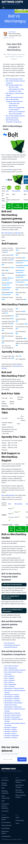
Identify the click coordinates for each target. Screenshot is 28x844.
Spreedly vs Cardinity (10, 737)
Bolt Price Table (13, 87)
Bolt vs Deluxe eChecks (11, 666)
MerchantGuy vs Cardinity (12, 713)
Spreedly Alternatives (10, 647)
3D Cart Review (6, 822)
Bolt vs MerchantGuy (10, 668)
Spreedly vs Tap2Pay (10, 729)
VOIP (2, 801)
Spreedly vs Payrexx (10, 733)
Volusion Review (6, 825)
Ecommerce (5, 780)
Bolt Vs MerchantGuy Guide (14, 79)
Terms (17, 823)
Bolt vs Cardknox (9, 680)
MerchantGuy (9, 233)
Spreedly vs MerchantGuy (12, 717)
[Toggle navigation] (3, 7)
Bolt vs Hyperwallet (10, 684)
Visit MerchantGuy (18, 206)
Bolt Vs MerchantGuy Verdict (14, 97)
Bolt (10, 169)
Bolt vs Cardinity (9, 686)
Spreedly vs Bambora (10, 727)
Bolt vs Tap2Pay (9, 678)
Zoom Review (5, 828)
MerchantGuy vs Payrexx (11, 694)
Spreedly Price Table (15, 91)
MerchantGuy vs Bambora (12, 698)
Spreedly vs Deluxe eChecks (12, 715)
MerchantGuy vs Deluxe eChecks (14, 688)
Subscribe (22, 759)
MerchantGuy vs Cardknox (12, 701)
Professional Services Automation (5, 806)
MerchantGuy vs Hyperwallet (13, 707)
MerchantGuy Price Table (16, 89)
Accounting (4, 811)
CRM (2, 788)
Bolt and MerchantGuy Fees (14, 85)
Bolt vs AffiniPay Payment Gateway (14, 670)
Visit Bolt (9, 206)
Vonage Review (5, 836)
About (17, 817)
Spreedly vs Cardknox (10, 731)
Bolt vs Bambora (9, 676)
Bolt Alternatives (9, 643)
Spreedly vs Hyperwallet (11, 735)
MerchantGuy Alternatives (12, 645)
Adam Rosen (12, 31)
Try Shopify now (21, 11)
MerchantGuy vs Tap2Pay (11, 696)
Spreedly (18, 233)
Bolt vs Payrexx (9, 682)
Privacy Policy (20, 820)
